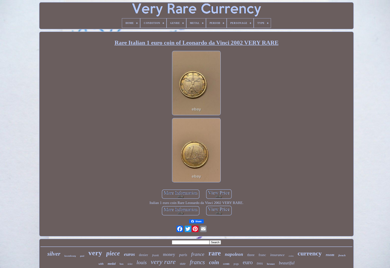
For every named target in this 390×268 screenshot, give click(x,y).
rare (214, 253)
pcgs (236, 263)
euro (248, 262)
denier (143, 255)
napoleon (234, 254)
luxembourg (70, 256)
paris (183, 255)
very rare (163, 261)
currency (310, 253)
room (330, 255)
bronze (271, 263)
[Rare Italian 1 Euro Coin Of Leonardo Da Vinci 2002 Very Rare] (196, 83)
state (183, 263)
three (251, 255)
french (342, 255)
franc (262, 255)
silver (53, 253)
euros (129, 254)
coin (214, 262)
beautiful (287, 262)
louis (141, 262)
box (122, 264)
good (82, 256)
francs (197, 262)
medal (112, 263)
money (169, 254)
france (197, 254)
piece (113, 253)
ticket (130, 264)
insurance (277, 255)
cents (226, 263)
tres (260, 263)
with (101, 263)
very (95, 253)
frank (155, 255)
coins (291, 256)
